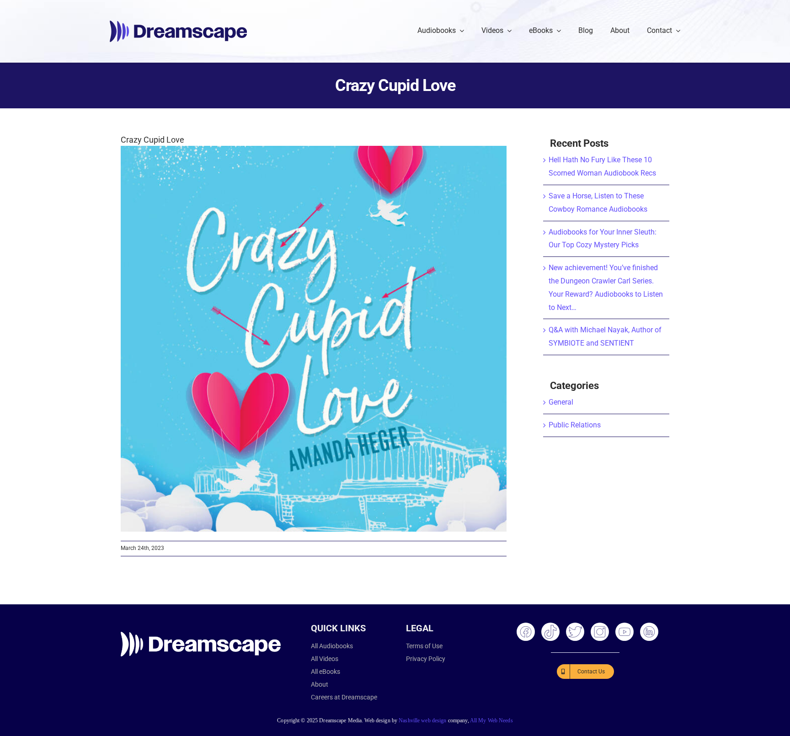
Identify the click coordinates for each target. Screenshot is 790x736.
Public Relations (575, 425)
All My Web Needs (491, 720)
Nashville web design (422, 720)
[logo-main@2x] (178, 24)
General (561, 402)
